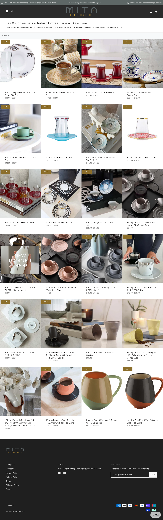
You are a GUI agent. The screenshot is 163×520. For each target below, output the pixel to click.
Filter (4, 35)
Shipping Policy (12, 485)
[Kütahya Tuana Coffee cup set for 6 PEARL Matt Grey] (102, 258)
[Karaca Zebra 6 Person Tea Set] (61, 193)
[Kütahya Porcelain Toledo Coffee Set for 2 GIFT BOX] (20, 323)
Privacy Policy (12, 473)
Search (9, 489)
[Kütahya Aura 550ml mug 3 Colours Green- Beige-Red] (102, 391)
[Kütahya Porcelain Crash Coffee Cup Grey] (102, 323)
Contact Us (10, 469)
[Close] (36, 248)
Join (153, 474)
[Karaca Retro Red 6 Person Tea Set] (20, 193)
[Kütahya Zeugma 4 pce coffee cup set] (102, 193)
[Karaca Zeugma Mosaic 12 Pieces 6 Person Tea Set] (20, 63)
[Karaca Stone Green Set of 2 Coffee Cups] (20, 128)
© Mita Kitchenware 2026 (15, 511)
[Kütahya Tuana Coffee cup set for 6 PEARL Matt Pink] (61, 258)
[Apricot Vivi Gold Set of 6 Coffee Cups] (61, 63)
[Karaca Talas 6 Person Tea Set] (61, 128)
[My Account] (151, 11)
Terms (8, 481)
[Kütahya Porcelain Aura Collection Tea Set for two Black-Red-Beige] (61, 391)
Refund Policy (12, 477)
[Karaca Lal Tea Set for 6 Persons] (102, 63)
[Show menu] (7, 11)
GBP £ (10, 505)
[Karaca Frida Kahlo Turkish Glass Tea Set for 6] (102, 128)
